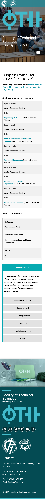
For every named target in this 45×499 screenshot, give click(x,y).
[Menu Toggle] (38, 52)
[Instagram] (10, 429)
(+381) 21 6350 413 (11, 474)
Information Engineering (14, 202)
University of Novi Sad (12, 402)
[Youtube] (27, 429)
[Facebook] (5, 429)
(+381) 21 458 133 (12, 479)
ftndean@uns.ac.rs (16, 482)
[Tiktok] (16, 429)
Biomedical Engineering (13, 160)
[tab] (22, 267)
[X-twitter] (21, 429)
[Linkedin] (33, 429)
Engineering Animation (13, 118)
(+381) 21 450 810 (14, 471)
